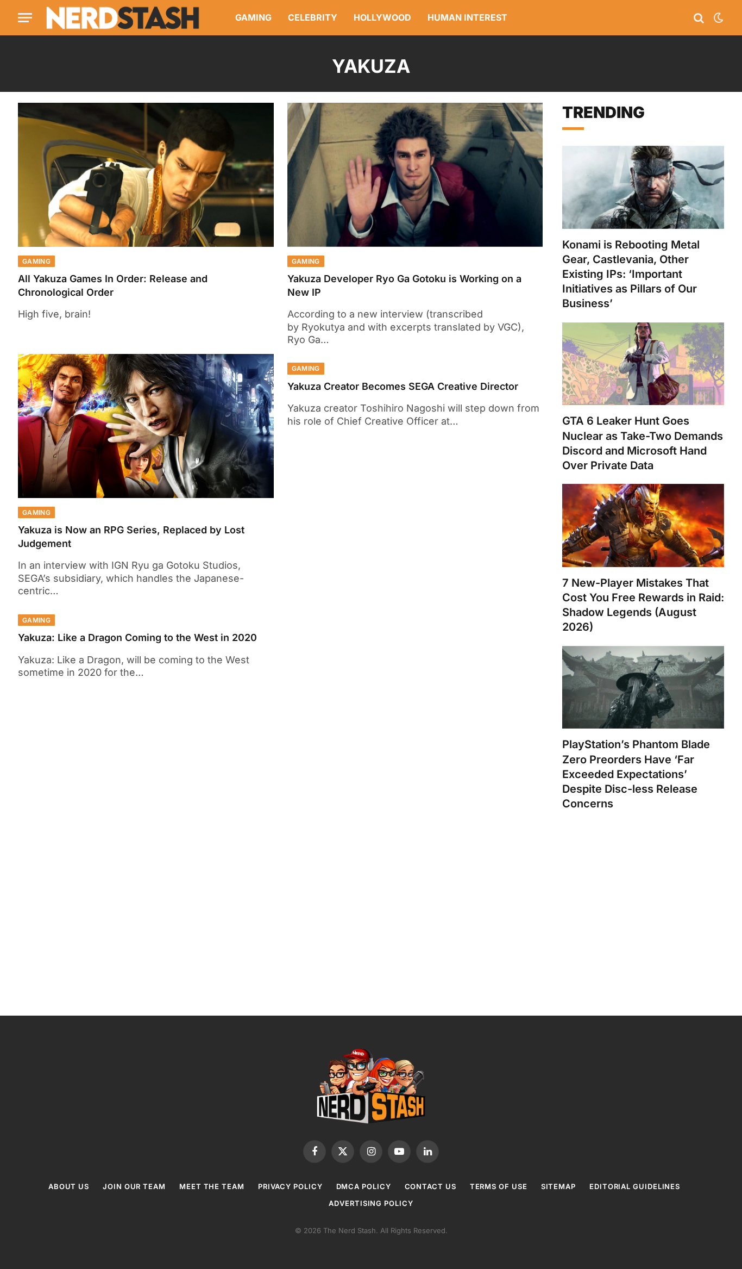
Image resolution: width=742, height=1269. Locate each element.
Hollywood (382, 17)
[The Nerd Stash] (123, 17)
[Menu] (25, 17)
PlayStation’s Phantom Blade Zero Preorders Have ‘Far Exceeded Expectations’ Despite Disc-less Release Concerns (636, 774)
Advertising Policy (371, 1203)
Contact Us (430, 1186)
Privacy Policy (290, 1186)
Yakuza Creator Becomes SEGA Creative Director (402, 386)
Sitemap (558, 1186)
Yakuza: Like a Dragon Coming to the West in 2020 (137, 637)
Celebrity (312, 17)
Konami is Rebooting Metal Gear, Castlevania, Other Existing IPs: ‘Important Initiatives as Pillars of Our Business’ (631, 274)
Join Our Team (134, 1186)
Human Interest (467, 17)
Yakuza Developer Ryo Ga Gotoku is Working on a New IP (404, 285)
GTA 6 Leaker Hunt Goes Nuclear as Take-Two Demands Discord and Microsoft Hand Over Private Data (642, 443)
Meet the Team (211, 1186)
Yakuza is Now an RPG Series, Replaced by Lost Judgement (131, 536)
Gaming (253, 17)
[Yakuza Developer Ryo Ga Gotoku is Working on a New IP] (415, 175)
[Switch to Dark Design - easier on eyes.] (717, 18)
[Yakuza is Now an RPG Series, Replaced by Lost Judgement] (146, 426)
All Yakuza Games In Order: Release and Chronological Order (112, 285)
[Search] (698, 17)
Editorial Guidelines (634, 1186)
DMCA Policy (363, 1186)
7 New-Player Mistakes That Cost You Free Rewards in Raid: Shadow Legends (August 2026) (643, 605)
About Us (68, 1186)
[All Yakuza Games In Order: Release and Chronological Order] (146, 175)
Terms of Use (498, 1186)
